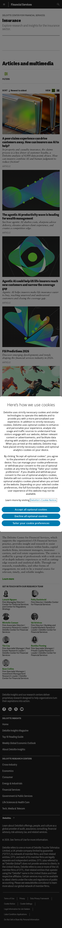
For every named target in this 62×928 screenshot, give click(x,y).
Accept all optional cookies (31, 509)
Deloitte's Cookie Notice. (43, 500)
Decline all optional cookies (31, 516)
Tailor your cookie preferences (31, 523)
